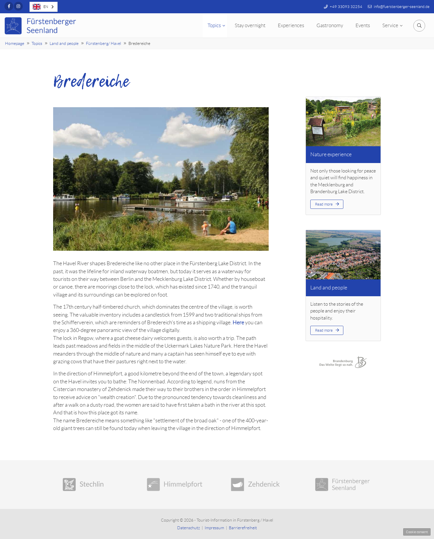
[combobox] (44, 7)
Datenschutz (188, 527)
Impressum (214, 527)
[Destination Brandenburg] (343, 362)
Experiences (291, 25)
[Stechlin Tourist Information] (90, 484)
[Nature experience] (343, 121)
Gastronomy (329, 25)
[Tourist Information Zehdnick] (259, 484)
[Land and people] (343, 255)
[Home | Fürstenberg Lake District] (41, 26)
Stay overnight (250, 25)
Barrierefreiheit (243, 527)
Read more (324, 204)
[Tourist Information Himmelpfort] (175, 484)
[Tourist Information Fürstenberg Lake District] (343, 484)
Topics (214, 25)
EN (45, 7)
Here (238, 322)
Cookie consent (417, 532)
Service (390, 25)
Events (362, 25)
